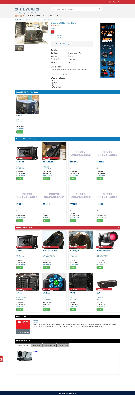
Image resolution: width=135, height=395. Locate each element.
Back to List (20, 20)
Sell (110, 2)
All (70, 168)
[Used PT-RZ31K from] (54, 196)
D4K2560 (100, 204)
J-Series (19, 293)
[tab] (23, 345)
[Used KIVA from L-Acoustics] (107, 285)
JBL (71, 297)
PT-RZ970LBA (48, 162)
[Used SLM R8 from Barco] (31, 43)
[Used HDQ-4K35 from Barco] (27, 154)
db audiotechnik (21, 297)
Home (28, 20)
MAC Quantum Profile (50, 251)
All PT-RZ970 (47, 168)
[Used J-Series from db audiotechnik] (27, 285)
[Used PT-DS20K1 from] (107, 154)
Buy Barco (35, 322)
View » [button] (20, 132)
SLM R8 (19, 115)
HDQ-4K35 (20, 162)
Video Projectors (41, 20)
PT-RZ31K (46, 204)
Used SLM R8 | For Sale (63, 22)
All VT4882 (73, 299)
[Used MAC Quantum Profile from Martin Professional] (54, 243)
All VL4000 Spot (74, 257)
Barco (53, 29)
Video (33, 20)
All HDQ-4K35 (20, 168)
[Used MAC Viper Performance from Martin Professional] (107, 243)
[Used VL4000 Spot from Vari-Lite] (81, 243)
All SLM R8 (19, 121)
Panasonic (46, 166)
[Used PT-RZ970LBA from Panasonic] (54, 154)
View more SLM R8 (56, 36)
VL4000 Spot (74, 251)
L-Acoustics (100, 297)
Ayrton (45, 297)
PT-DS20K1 (101, 162)
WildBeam (46, 293)
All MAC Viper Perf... (102, 257)
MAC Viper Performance (105, 251)
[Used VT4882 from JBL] (81, 285)
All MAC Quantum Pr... (49, 257)
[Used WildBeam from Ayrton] (54, 285)
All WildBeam (47, 299)
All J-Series (19, 299)
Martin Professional (48, 255)
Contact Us (116, 2)
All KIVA (99, 299)
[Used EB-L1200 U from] (81, 154)
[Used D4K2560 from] (107, 196)
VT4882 (72, 293)
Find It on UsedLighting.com (63, 44)
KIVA (98, 293)
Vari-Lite (72, 255)
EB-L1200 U (74, 162)
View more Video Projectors (58, 38)
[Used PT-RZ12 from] (27, 196)
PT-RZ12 (19, 204)
